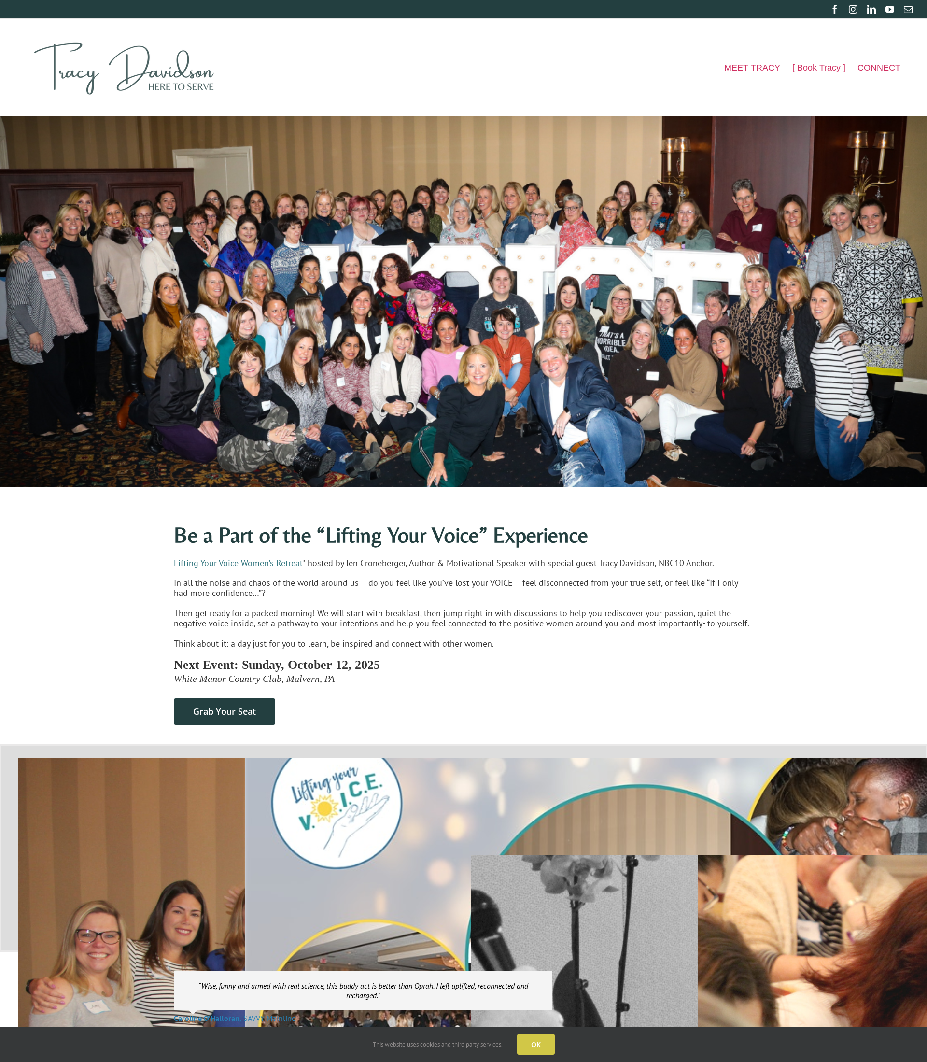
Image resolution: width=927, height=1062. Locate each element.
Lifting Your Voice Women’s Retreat (238, 562)
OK (536, 1044)
